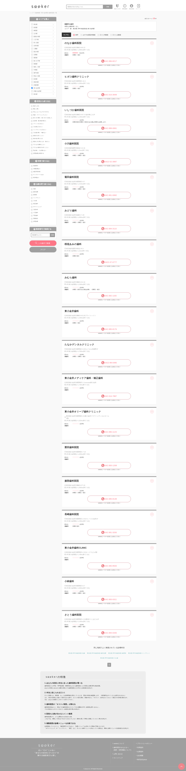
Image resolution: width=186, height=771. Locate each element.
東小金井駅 (37, 88)
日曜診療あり (36, 168)
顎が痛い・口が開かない (39, 150)
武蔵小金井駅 (37, 91)
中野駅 (35, 70)
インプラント (36, 197)
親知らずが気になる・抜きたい (41, 141)
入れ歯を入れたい (38, 126)
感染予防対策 (36, 171)
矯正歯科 (35, 203)
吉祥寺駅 (36, 45)
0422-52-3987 (111, 162)
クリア (43, 250)
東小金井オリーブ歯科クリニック (83, 411)
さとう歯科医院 (73, 614)
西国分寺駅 (37, 36)
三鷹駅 (35, 48)
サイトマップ (118, 758)
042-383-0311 (111, 599)
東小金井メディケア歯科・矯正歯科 (84, 378)
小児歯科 (35, 212)
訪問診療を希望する (38, 153)
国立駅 (35, 94)
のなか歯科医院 (73, 43)
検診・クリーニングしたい (40, 114)
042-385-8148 (111, 499)
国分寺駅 (36, 51)
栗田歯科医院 (72, 447)
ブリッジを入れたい (38, 123)
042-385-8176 (111, 329)
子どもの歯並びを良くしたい (41, 147)
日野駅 (35, 54)
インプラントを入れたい (39, 129)
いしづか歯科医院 (74, 110)
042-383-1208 (111, 465)
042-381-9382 (111, 195)
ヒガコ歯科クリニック (77, 76)
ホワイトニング (37, 206)
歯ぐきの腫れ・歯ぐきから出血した (42, 117)
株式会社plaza (142, 759)
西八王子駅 (37, 61)
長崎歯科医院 (72, 514)
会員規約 (140, 751)
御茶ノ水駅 (37, 67)
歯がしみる (36, 106)
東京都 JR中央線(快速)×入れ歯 (109, 658)
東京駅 (35, 24)
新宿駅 (35, 27)
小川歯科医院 (72, 143)
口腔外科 (35, 209)
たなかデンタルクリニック (79, 344)
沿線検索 (37, 13)
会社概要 (140, 755)
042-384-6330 (111, 633)
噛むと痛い (36, 108)
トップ (31, 13)
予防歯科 (35, 215)
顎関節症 (35, 218)
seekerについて (119, 743)
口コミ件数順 (104, 35)
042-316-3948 (111, 95)
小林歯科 (69, 581)
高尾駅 (35, 64)
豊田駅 (35, 57)
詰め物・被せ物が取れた (39, 120)
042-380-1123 (111, 432)
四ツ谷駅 (36, 42)
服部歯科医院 (72, 480)
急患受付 (35, 165)
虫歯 (34, 188)
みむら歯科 (71, 277)
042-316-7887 (111, 396)
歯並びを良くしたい (38, 135)
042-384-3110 (111, 229)
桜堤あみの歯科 (73, 244)
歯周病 (35, 194)
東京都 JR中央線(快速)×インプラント (139, 653)
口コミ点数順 (117, 35)
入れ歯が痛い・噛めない (39, 132)
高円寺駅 (36, 73)
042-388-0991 (111, 128)
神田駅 (35, 30)
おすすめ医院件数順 (89, 35)
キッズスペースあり (38, 174)
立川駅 (35, 33)
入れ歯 (35, 200)
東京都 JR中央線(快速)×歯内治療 (96, 653)
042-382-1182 (111, 296)
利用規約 (140, 747)
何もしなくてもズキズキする (41, 111)
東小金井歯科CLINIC (76, 547)
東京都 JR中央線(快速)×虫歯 (76, 653)
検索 (107, 7)
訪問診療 (35, 221)
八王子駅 (36, 39)
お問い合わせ (118, 754)
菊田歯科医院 (72, 177)
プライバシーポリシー (144, 743)
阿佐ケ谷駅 (37, 76)
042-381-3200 (111, 532)
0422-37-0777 (111, 262)
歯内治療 (35, 191)
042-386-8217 (111, 61)
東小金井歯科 (72, 311)
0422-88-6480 (111, 363)
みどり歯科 (71, 210)
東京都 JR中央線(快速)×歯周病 (117, 653)
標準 (76, 35)
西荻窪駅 (36, 82)
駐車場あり (36, 177)
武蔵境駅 (36, 85)
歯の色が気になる (38, 138)
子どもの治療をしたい (39, 144)
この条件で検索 (44, 243)
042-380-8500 (111, 566)
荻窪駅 (35, 79)
